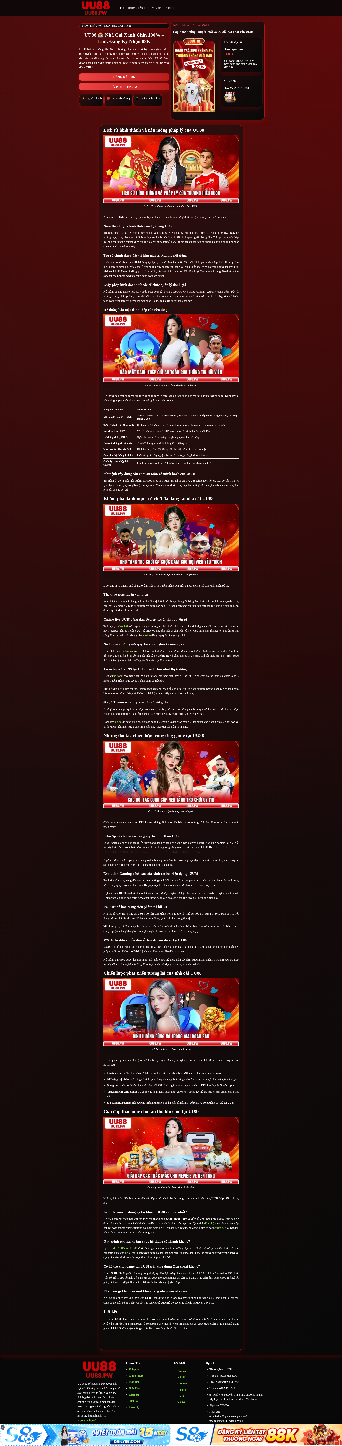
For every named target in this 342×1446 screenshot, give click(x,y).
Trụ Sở (134, 1400)
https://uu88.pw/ (86, 1420)
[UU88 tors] (95, 8)
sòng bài (123, 626)
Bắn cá (181, 1371)
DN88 (224, 847)
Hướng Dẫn (135, 8)
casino (147, 635)
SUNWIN (197, 851)
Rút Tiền (134, 1388)
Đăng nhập (136, 1375)
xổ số (116, 675)
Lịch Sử (134, 1394)
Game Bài (183, 1383)
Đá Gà (181, 1396)
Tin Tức (171, 8)
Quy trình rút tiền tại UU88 (120, 1248)
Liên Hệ (134, 1407)
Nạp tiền (134, 1381)
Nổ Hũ (181, 1377)
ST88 (134, 851)
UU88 (121, 8)
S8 (216, 847)
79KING (145, 851)
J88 (105, 851)
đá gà (118, 721)
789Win (124, 851)
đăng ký (209, 1223)
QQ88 (185, 851)
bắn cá (129, 650)
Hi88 (233, 847)
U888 (113, 851)
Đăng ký (134, 1369)
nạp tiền (221, 1227)
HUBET (158, 851)
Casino (181, 1389)
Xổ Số (181, 1402)
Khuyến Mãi (154, 8)
